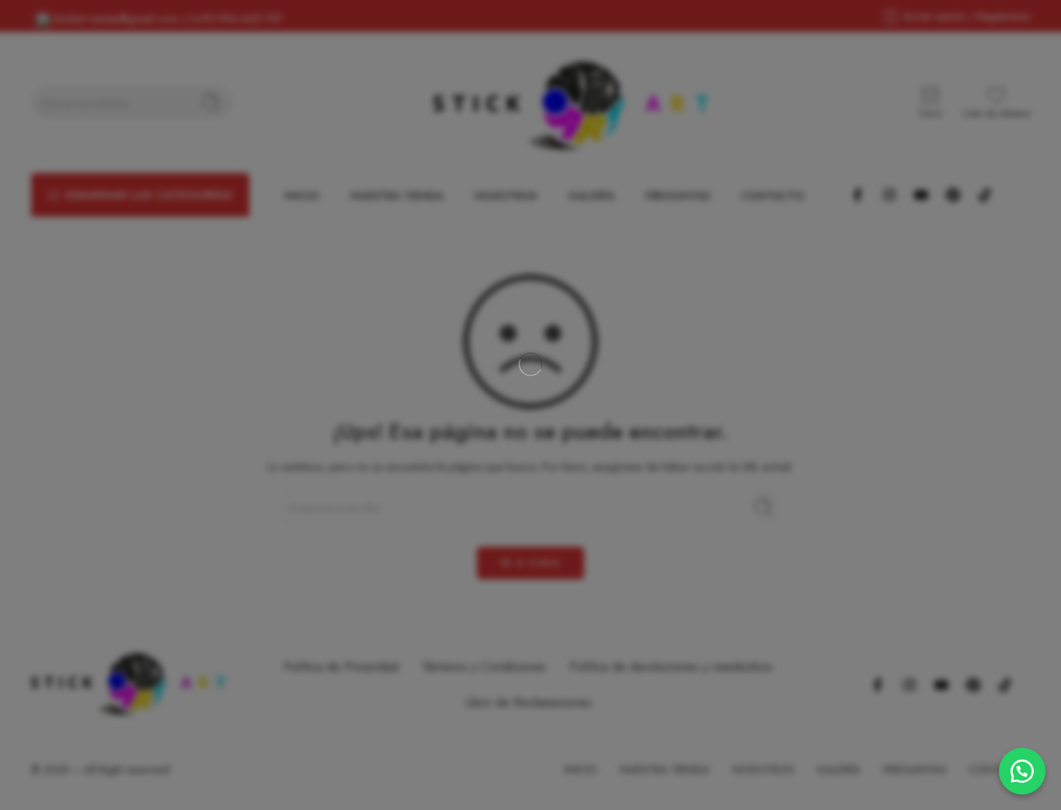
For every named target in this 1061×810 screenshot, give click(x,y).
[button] (1022, 771)
